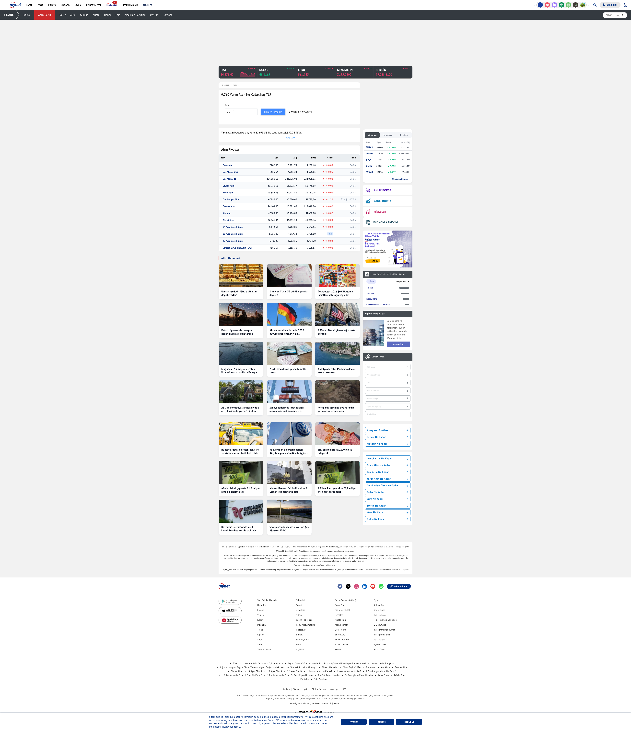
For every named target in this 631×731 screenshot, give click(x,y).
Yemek (260, 614)
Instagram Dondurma (384, 629)
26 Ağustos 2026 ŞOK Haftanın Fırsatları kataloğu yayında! (335, 293)
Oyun (376, 600)
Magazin (261, 624)
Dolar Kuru (340, 629)
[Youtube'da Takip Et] (372, 586)
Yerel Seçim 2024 (352, 667)
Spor (259, 639)
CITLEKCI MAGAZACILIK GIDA (378, 304)
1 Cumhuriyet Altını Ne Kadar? (381, 671)
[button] (5, 5)
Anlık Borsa (44, 14)
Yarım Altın (228, 192)
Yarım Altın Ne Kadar (379, 478)
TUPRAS (369, 288)
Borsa (26, 14)
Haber (107, 14)
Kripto (96, 14)
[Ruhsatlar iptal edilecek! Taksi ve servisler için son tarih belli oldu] (241, 433)
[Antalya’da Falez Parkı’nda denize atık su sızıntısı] (337, 353)
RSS (344, 689)
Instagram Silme (382, 634)
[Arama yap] (595, 5)
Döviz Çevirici (378, 356)
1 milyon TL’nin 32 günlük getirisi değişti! (288, 293)
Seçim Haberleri (304, 619)
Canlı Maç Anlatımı (305, 624)
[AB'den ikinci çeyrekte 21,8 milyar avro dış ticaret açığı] (241, 472)
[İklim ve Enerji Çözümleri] (581, 5)
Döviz (62, 14)
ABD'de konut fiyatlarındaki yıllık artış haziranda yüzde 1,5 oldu (240, 409)
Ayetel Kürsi (380, 644)
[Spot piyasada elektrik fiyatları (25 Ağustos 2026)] (289, 511)
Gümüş (84, 14)
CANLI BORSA (382, 201)
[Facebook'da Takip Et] (340, 586)
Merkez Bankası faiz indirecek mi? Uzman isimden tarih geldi (288, 490)
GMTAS (369, 147)
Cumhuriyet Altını (231, 199)
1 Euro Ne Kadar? (253, 675)
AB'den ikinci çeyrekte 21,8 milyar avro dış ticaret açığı (240, 490)
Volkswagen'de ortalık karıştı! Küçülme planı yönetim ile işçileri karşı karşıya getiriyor (288, 451)
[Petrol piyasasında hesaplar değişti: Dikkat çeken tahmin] (241, 314)
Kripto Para (340, 619)
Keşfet (338, 649)
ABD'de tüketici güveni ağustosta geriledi (336, 332)
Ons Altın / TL (229, 178)
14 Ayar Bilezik (254, 671)
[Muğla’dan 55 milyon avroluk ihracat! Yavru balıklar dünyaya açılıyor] (241, 353)
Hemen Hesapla (273, 111)
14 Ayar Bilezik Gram (233, 227)
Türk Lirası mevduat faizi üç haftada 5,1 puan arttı (258, 663)
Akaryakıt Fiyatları (377, 430)
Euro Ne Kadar (375, 498)
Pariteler (304, 679)
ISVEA (368, 159)
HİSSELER (380, 212)
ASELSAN (370, 293)
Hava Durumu (342, 644)
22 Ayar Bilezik (294, 671)
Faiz (118, 14)
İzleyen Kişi (401, 281)
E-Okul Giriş (380, 624)
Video (260, 644)
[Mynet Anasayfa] (15, 4)
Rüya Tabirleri (342, 639)
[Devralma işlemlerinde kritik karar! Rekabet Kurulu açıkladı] (241, 511)
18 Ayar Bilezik (274, 671)
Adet (227, 105)
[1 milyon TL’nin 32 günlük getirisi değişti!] (289, 275)
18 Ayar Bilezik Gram (233, 234)
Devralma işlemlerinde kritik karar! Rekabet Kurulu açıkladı (238, 528)
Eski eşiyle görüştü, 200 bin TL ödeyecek (335, 451)
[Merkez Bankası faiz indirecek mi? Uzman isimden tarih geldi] (289, 472)
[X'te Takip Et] (348, 586)
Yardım (296, 689)
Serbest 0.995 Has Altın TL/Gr (237, 247)
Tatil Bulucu (380, 614)
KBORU (369, 153)
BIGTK (369, 166)
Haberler (261, 605)
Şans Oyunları (303, 639)
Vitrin (299, 614)
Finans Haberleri (330, 667)
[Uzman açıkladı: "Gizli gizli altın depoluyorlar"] (241, 275)
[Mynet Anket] (546, 5)
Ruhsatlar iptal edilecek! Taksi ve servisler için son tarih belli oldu (240, 451)
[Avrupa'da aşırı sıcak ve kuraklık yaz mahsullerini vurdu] (337, 391)
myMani (154, 14)
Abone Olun (398, 344)
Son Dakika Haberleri (267, 600)
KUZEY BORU (371, 299)
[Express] (539, 5)
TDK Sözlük (379, 639)
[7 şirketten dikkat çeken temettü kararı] (289, 353)
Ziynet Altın (228, 220)
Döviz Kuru (399, 675)
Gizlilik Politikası (319, 689)
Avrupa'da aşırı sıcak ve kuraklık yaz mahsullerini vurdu (336, 409)
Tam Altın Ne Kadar (378, 472)
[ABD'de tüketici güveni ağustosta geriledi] (337, 314)
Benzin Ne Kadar (376, 437)
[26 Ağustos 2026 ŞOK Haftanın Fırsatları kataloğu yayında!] (337, 275)
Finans (260, 610)
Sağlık (299, 605)
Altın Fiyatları (342, 624)
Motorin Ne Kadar (377, 443)
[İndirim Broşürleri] (553, 5)
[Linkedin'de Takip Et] (364, 586)
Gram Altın (228, 165)
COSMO (369, 172)
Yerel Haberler (264, 649)
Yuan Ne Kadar (375, 512)
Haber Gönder (401, 586)
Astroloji (300, 610)
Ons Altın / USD (230, 172)
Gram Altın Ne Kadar (378, 465)
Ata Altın (227, 213)
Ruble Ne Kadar (376, 519)
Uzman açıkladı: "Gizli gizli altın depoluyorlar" (239, 293)
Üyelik (305, 689)
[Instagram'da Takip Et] (356, 586)
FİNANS (9, 15)
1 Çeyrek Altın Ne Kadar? (319, 671)
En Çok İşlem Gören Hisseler (359, 675)
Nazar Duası (380, 649)
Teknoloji (300, 600)
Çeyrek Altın (228, 185)
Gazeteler (300, 629)
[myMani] (111, 5)
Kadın (260, 619)
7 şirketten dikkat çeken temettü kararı (287, 370)
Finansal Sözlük (343, 610)
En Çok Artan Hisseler (329, 675)
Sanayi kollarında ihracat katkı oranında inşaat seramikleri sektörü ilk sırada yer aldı (286, 409)
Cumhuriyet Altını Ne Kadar (382, 485)
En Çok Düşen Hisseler (302, 675)
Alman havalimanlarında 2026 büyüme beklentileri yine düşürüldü (286, 332)
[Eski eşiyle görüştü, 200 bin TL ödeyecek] (337, 433)
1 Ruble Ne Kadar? (276, 675)
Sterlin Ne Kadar (376, 505)
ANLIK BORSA (382, 190)
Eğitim (260, 634)
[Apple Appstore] (230, 610)
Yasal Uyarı (334, 689)
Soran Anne (379, 610)
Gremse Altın (229, 206)
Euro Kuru (340, 634)
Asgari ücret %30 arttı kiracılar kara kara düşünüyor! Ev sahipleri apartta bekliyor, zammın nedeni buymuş (341, 663)
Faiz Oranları (320, 679)
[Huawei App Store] (230, 620)
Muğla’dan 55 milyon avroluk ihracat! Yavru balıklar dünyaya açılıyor (239, 370)
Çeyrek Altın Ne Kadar (379, 458)
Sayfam (168, 14)
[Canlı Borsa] (574, 5)
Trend (260, 629)
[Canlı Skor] (560, 5)
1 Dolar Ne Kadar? (231, 675)
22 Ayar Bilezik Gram (233, 241)
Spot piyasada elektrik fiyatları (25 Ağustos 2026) (289, 528)
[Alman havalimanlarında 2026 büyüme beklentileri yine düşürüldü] (289, 314)
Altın (73, 14)
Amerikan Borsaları (135, 14)
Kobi (298, 644)
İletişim (286, 689)
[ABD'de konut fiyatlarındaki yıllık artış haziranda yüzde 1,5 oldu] (241, 391)
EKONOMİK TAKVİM (385, 222)
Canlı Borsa (340, 605)
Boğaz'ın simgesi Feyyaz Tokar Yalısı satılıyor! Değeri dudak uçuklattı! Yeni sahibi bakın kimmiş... (268, 667)
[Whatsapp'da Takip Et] (381, 586)
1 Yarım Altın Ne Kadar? (349, 671)
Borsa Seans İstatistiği (346, 600)
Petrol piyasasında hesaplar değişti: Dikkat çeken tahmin (237, 332)
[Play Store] (230, 601)
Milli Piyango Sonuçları (385, 619)
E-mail (299, 634)
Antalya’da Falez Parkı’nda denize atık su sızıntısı (337, 370)
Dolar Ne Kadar (375, 492)
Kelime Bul (379, 605)
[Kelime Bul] (567, 5)
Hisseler (339, 614)
